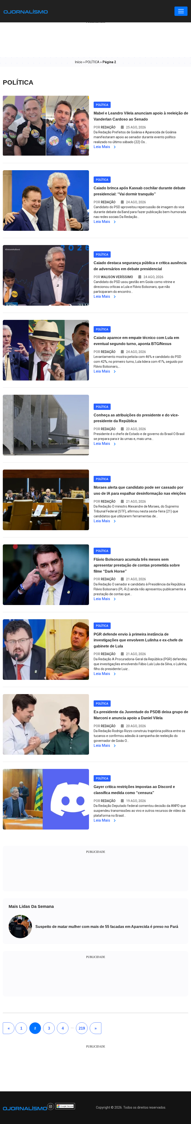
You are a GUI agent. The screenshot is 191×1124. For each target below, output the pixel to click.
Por (105, 127)
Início (78, 62)
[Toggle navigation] (181, 11)
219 (82, 1028)
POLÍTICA (92, 62)
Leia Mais (102, 147)
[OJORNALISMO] (25, 11)
